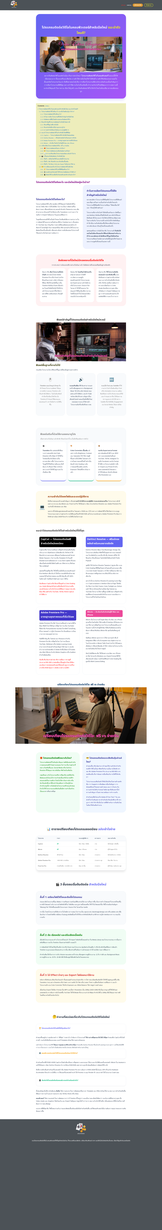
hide (47, 106)
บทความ (129, 5)
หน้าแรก (123, 5)
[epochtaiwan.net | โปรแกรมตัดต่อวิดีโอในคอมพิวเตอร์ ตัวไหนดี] (20, 5)
